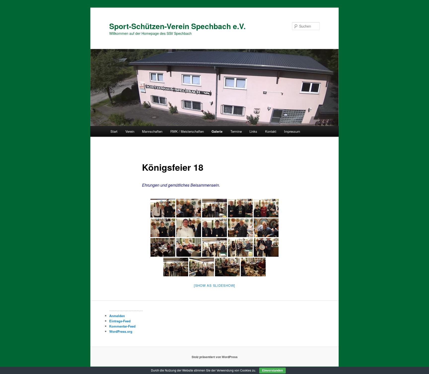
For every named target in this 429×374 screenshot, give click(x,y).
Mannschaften (152, 131)
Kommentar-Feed (122, 326)
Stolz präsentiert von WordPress (215, 357)
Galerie (217, 131)
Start (113, 131)
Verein (129, 131)
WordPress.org (120, 331)
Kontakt (270, 131)
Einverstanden (272, 370)
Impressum (292, 131)
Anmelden (117, 315)
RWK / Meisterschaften (187, 131)
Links (253, 131)
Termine (236, 131)
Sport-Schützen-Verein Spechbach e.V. (177, 26)
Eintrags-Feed (120, 321)
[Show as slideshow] (214, 285)
